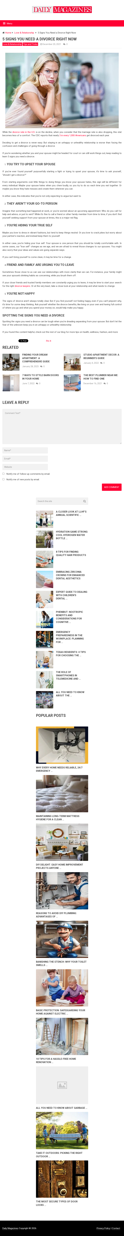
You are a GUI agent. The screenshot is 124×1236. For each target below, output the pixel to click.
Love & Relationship (12, 44)
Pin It (48, 341)
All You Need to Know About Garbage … (61, 1107)
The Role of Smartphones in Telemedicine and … (68, 675)
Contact (116, 1228)
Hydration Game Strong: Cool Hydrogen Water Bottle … (72, 535)
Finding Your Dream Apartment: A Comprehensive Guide (36, 358)
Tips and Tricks (30, 44)
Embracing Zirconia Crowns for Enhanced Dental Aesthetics (70, 575)
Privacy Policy (103, 1228)
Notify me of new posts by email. (23, 479)
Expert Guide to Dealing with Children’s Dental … (71, 595)
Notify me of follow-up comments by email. (28, 474)
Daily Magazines (10, 1228)
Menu (9, 23)
